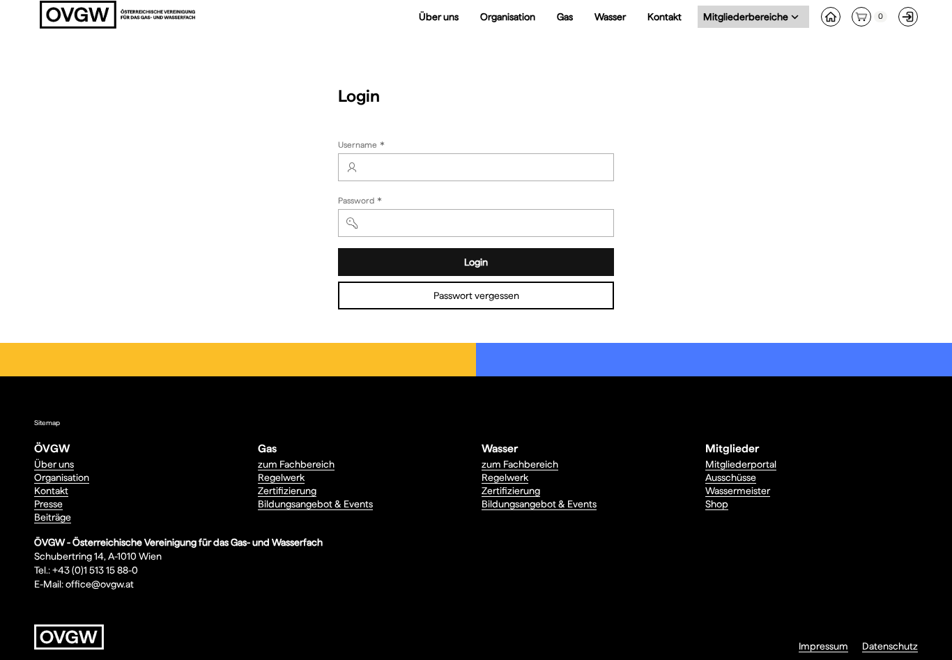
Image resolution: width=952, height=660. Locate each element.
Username (362, 146)
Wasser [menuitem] (610, 16)
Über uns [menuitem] (439, 16)
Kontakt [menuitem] (664, 16)
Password (361, 202)
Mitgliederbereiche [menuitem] (748, 16)
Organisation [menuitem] (507, 16)
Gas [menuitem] (565, 16)
